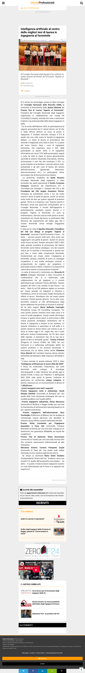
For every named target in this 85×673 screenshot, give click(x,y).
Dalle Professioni (31, 8)
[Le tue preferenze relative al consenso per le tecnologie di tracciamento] (81, 669)
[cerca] (81, 3)
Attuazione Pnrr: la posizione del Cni (45, 614)
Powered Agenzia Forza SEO (54, 653)
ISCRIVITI (42, 503)
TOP (42, 664)
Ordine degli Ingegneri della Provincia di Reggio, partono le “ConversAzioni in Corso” (35, 531)
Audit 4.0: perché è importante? (32, 519)
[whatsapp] (52, 671)
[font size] (61, 671)
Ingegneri (27, 91)
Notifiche (43, 658)
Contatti (32, 653)
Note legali (25, 653)
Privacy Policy (40, 653)
